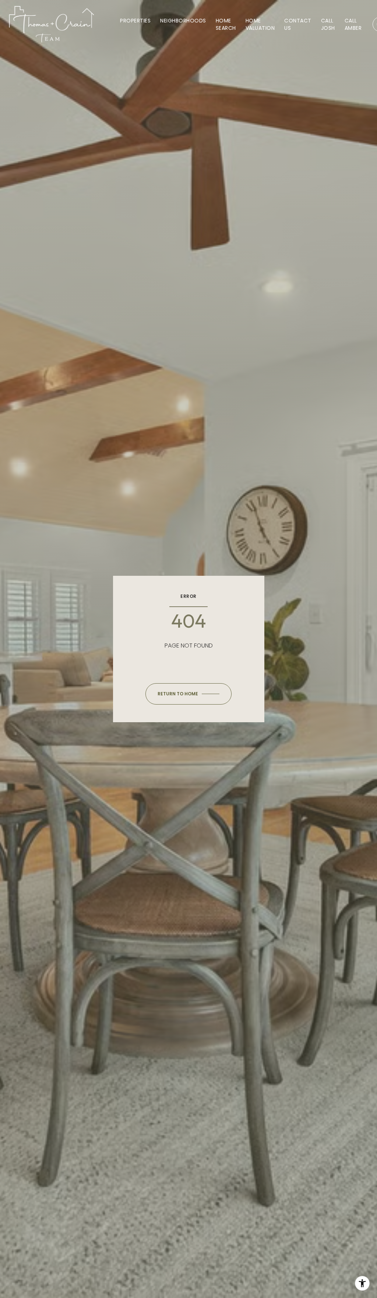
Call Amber (353, 24)
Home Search (226, 24)
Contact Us (297, 24)
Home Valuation (260, 24)
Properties (135, 20)
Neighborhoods (183, 20)
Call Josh (328, 24)
